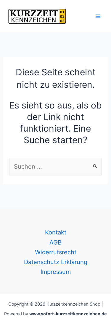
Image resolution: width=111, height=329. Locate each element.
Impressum (56, 271)
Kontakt (55, 232)
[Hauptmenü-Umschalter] (98, 16)
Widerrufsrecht (55, 252)
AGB (55, 242)
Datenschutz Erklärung (55, 262)
